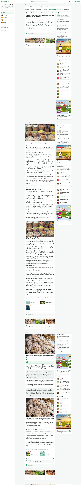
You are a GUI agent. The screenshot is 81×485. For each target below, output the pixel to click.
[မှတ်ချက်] (29, 31)
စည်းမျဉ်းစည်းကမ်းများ (4, 29)
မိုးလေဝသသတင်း (60, 9)
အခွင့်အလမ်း (46, 9)
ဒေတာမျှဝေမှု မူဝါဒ (9, 29)
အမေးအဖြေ (5, 15)
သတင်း (58, 7)
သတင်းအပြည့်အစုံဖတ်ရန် (30, 28)
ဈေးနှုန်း (4, 22)
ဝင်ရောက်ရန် (7, 9)
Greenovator (32, 18)
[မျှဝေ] (53, 31)
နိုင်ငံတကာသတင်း (39, 9)
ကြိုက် (29, 463)
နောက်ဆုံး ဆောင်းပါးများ (29, 7)
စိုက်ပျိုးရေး (36, 7)
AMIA (28, 19)
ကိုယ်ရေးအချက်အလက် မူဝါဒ (4, 27)
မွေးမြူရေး (41, 7)
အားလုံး (69, 81)
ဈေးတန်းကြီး (5, 17)
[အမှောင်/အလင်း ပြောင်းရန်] (69, 1)
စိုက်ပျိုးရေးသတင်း (35, 4)
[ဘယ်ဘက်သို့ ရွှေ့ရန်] (26, 9)
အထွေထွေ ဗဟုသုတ (53, 7)
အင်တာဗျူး (33, 9)
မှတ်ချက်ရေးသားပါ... (31, 33)
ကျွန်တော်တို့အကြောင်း (4, 26)
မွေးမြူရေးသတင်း (67, 9)
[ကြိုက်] (27, 31)
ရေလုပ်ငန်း (46, 7)
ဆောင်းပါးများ (5, 12)
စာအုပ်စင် (4, 20)
